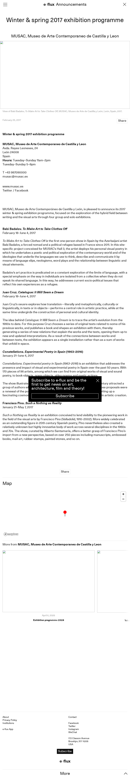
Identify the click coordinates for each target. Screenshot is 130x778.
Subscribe (65, 395)
